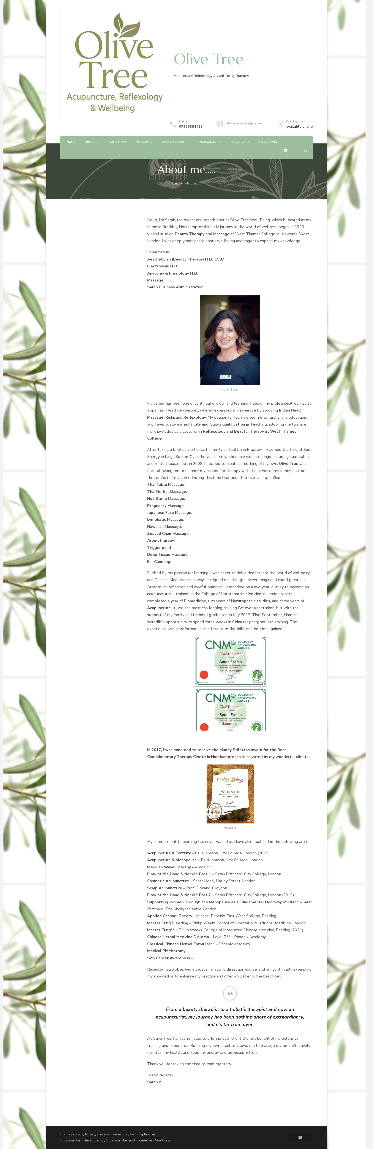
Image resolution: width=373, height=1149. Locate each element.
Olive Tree (209, 59)
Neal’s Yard (267, 142)
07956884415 (191, 126)
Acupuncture (173, 142)
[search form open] (306, 151)
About (90, 142)
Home (71, 142)
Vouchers (144, 142)
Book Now (117, 142)
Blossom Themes (119, 1140)
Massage (238, 142)
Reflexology (208, 142)
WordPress (162, 1140)
